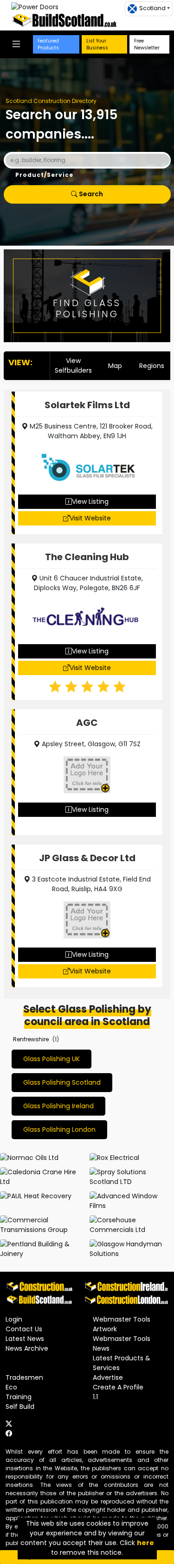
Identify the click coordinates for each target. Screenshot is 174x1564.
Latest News (25, 1338)
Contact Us (24, 1329)
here (145, 1542)
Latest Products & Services (121, 1362)
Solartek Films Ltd (87, 405)
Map (115, 365)
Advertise (108, 1377)
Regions (151, 365)
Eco (11, 1387)
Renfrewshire (31, 1039)
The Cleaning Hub (87, 556)
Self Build (20, 1406)
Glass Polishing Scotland (62, 1082)
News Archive (27, 1348)
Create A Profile (118, 1387)
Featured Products (48, 44)
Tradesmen (24, 1377)
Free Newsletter (147, 44)
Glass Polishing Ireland (58, 1106)
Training (19, 1396)
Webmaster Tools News (121, 1343)
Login (14, 1319)
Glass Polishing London (59, 1129)
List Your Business (97, 44)
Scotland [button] (152, 8)
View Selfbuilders (73, 365)
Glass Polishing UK (51, 1058)
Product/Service (44, 175)
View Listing (90, 501)
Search (90, 194)
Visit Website (90, 518)
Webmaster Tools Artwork (121, 1324)
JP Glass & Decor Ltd (87, 857)
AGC (87, 722)
